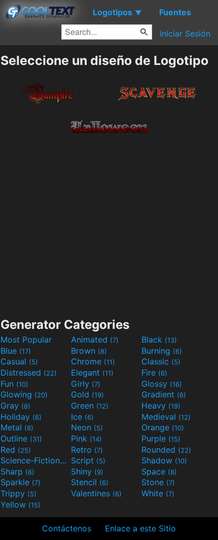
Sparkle (21, 482)
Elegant (92, 372)
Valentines (96, 493)
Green (89, 405)
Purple (160, 438)
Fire (154, 372)
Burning (161, 351)
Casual (19, 361)
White (157, 493)
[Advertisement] (109, 224)
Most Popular (26, 339)
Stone (158, 482)
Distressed (29, 372)
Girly (85, 384)
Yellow (21, 504)
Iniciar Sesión (185, 33)
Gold (87, 394)
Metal (17, 427)
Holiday (21, 417)
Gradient (163, 394)
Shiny (87, 471)
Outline (21, 438)
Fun (14, 384)
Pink (86, 438)
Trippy (19, 493)
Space (159, 471)
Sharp (17, 471)
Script (88, 460)
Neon (87, 427)
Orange (162, 427)
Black (159, 339)
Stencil (89, 482)
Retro (87, 450)
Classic (160, 361)
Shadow (164, 460)
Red (16, 450)
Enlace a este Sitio (140, 528)
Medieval (166, 417)
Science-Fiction (34, 460)
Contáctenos (66, 528)
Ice (82, 417)
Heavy (160, 405)
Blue (16, 351)
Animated (95, 339)
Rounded (166, 450)
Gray (15, 405)
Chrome (93, 361)
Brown (89, 351)
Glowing (24, 394)
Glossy (161, 384)
